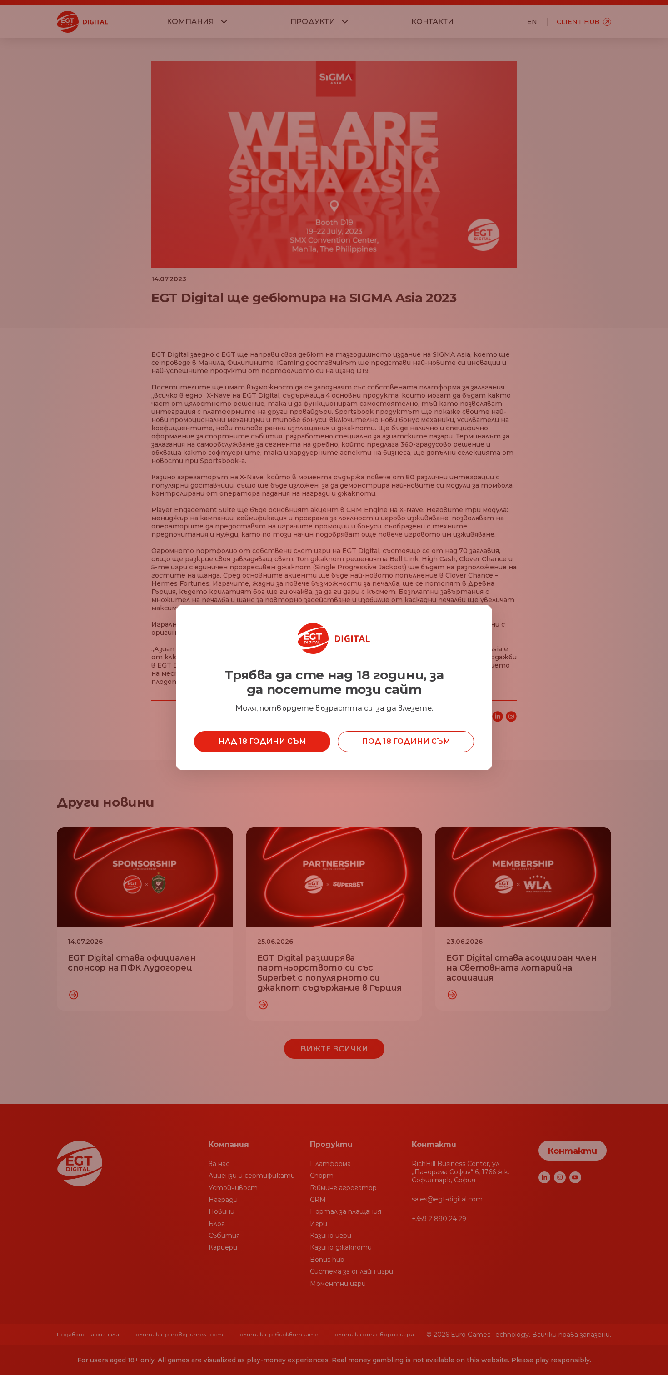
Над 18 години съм (262, 741)
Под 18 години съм (406, 741)
